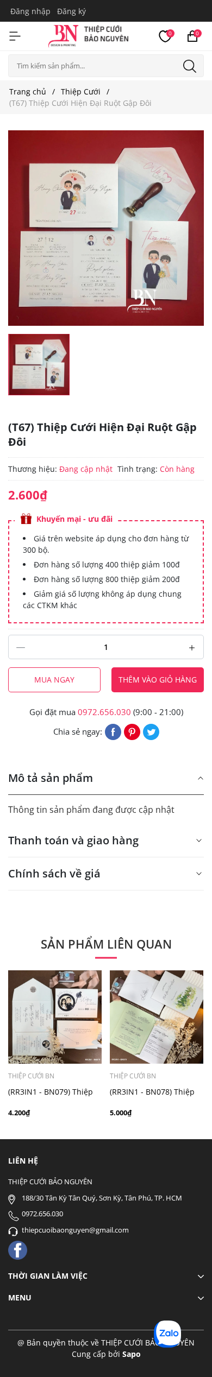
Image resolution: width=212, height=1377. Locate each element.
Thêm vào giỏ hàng (158, 679)
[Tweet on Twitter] (151, 730)
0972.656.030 (104, 711)
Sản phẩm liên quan (106, 944)
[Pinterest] (132, 730)
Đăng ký (71, 11)
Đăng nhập (30, 11)
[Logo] (88, 35)
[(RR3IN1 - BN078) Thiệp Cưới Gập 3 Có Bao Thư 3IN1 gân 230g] (156, 1017)
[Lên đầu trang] (189, 1354)
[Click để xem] (106, 228)
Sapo (131, 1354)
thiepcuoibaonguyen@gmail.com (75, 1230)
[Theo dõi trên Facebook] (17, 1249)
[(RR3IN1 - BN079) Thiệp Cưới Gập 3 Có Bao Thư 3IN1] (55, 1017)
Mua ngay (54, 679)
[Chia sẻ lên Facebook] (113, 730)
